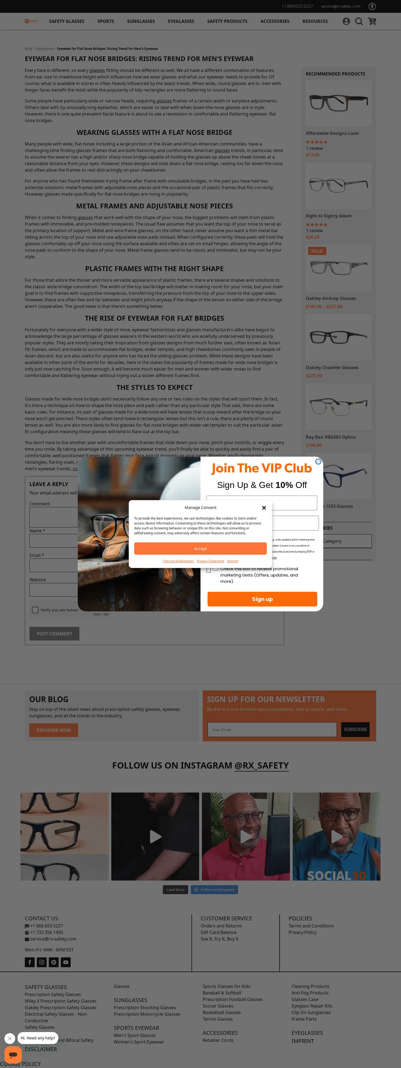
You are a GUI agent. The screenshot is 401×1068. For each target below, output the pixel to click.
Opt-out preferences (178, 561)
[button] (264, 507)
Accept (200, 548)
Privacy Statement (210, 561)
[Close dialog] (318, 461)
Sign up (262, 599)
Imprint (232, 561)
